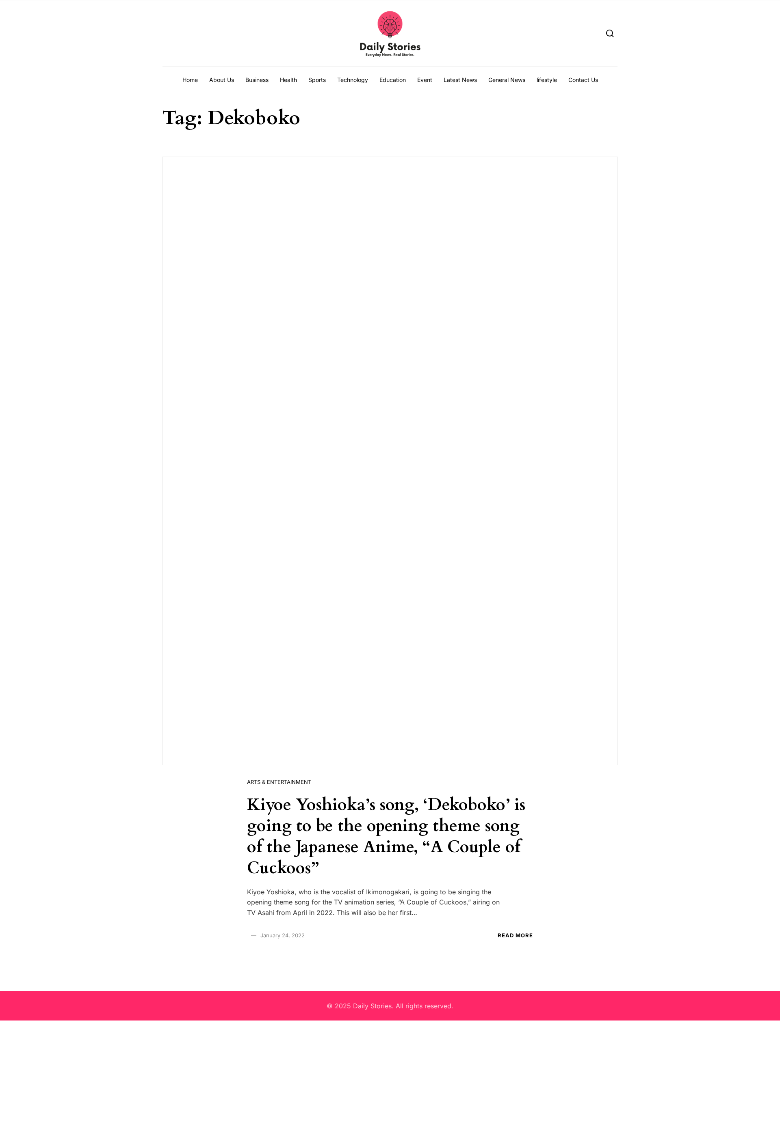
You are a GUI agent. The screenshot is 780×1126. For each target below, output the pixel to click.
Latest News (460, 79)
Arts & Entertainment (279, 782)
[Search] (610, 33)
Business (257, 79)
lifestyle (547, 79)
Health (288, 79)
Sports (317, 79)
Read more (515, 935)
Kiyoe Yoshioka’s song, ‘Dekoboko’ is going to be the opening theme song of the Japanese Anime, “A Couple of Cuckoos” (386, 836)
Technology (352, 79)
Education (392, 79)
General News (506, 79)
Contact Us (583, 79)
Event (424, 79)
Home (190, 79)
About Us (221, 79)
